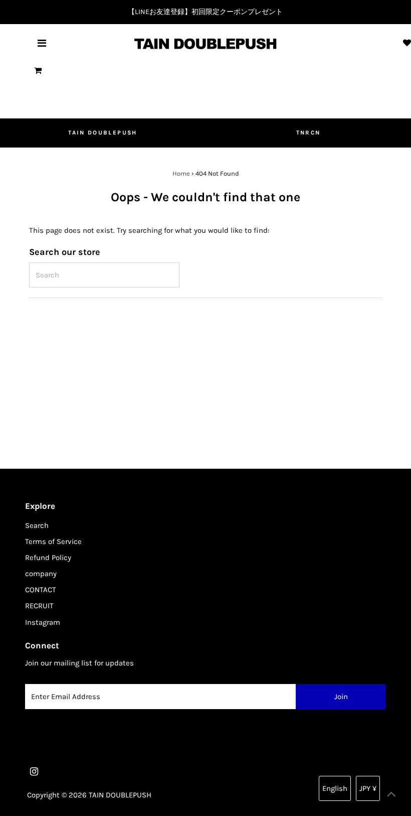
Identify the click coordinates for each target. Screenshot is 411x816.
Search (37, 525)
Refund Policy (48, 557)
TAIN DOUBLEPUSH (102, 132)
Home (181, 173)
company (41, 573)
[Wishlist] (407, 43)
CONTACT (40, 589)
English (334, 788)
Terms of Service (53, 541)
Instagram (42, 622)
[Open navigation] (42, 43)
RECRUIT (39, 605)
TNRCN (308, 132)
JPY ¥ (367, 788)
